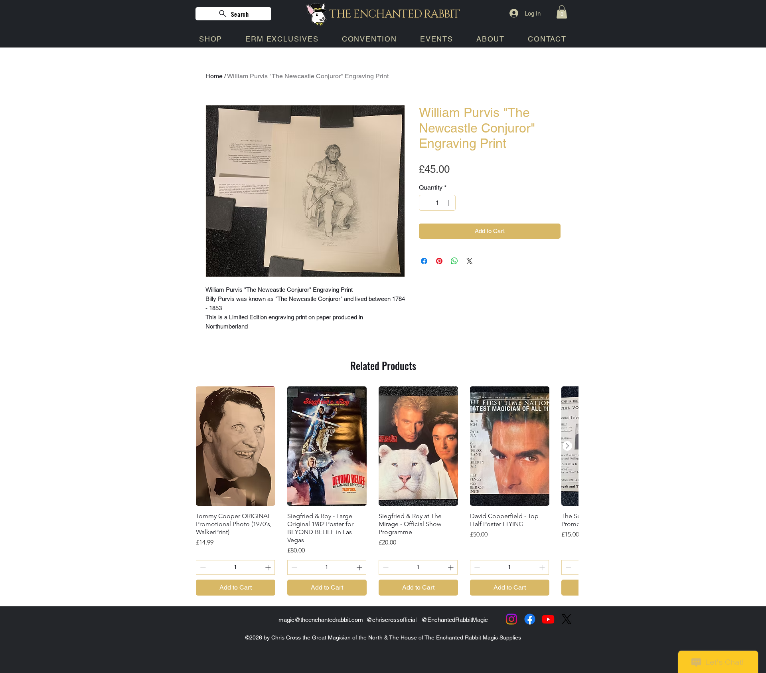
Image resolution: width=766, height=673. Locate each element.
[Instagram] (511, 619)
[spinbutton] (437, 202)
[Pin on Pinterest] (439, 261)
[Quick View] (235, 446)
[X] (566, 619)
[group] (383, 491)
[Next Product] (567, 446)
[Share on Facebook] (424, 261)
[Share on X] (469, 261)
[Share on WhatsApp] (454, 261)
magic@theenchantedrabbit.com (320, 619)
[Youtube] (548, 619)
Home (214, 76)
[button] (561, 11)
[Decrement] (425, 202)
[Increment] (448, 202)
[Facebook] (530, 619)
